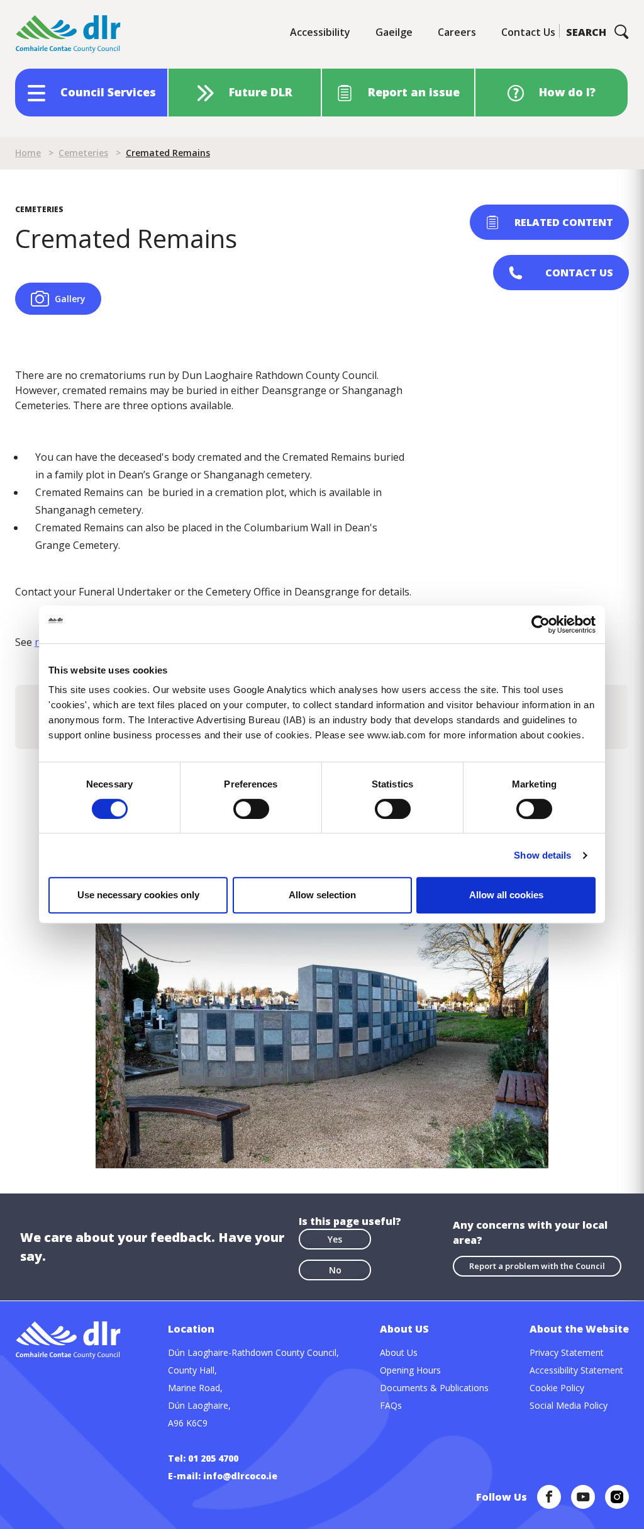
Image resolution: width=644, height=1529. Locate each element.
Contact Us (528, 32)
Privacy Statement (567, 1352)
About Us (399, 1352)
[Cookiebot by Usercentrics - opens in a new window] (541, 624)
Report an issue (414, 91)
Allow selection (322, 894)
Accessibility (320, 32)
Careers (457, 32)
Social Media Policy (569, 1405)
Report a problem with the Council (537, 1266)
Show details (542, 855)
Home (28, 153)
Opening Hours (410, 1370)
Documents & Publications (434, 1388)
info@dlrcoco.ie (240, 1476)
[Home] (68, 34)
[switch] (251, 808)
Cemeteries (83, 153)
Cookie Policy (557, 1388)
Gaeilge (394, 32)
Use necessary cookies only (138, 894)
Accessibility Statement (576, 1370)
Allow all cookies (506, 894)
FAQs (391, 1405)
